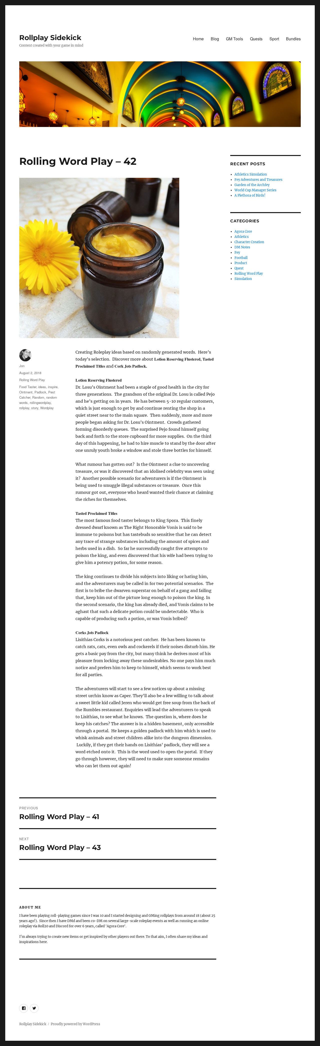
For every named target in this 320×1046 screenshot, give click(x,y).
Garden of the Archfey (252, 185)
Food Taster (27, 386)
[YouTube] (122, 969)
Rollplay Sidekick (50, 37)
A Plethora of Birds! (250, 195)
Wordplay (47, 407)
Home (198, 39)
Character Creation (249, 242)
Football (241, 258)
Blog (215, 39)
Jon (21, 365)
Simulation (243, 279)
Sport (274, 39)
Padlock (40, 392)
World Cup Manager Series (255, 190)
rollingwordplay (40, 402)
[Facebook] (111, 969)
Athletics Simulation (250, 174)
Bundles (293, 39)
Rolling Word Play (32, 379)
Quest (239, 268)
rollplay (24, 407)
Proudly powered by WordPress (75, 1024)
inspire (53, 386)
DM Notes (242, 247)
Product (240, 263)
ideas (42, 386)
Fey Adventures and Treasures (258, 180)
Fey (237, 252)
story (34, 407)
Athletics (241, 237)
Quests (256, 39)
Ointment (25, 392)
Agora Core (243, 231)
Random (38, 397)
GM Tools (234, 39)
